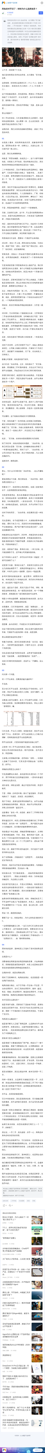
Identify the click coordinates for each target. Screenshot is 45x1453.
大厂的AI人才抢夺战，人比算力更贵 (16, 1259)
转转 (28, 1201)
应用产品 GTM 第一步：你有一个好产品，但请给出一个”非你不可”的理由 (16, 1272)
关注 (41, 13)
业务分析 (5, 1201)
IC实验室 (10, 12)
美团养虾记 (7, 1355)
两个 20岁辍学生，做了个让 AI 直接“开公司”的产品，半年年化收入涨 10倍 (16, 1410)
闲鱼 (34, 1201)
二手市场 (13, 1201)
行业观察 (21, 1201)
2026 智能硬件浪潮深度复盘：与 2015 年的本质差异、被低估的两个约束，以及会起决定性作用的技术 (16, 1422)
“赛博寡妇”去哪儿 (9, 1238)
